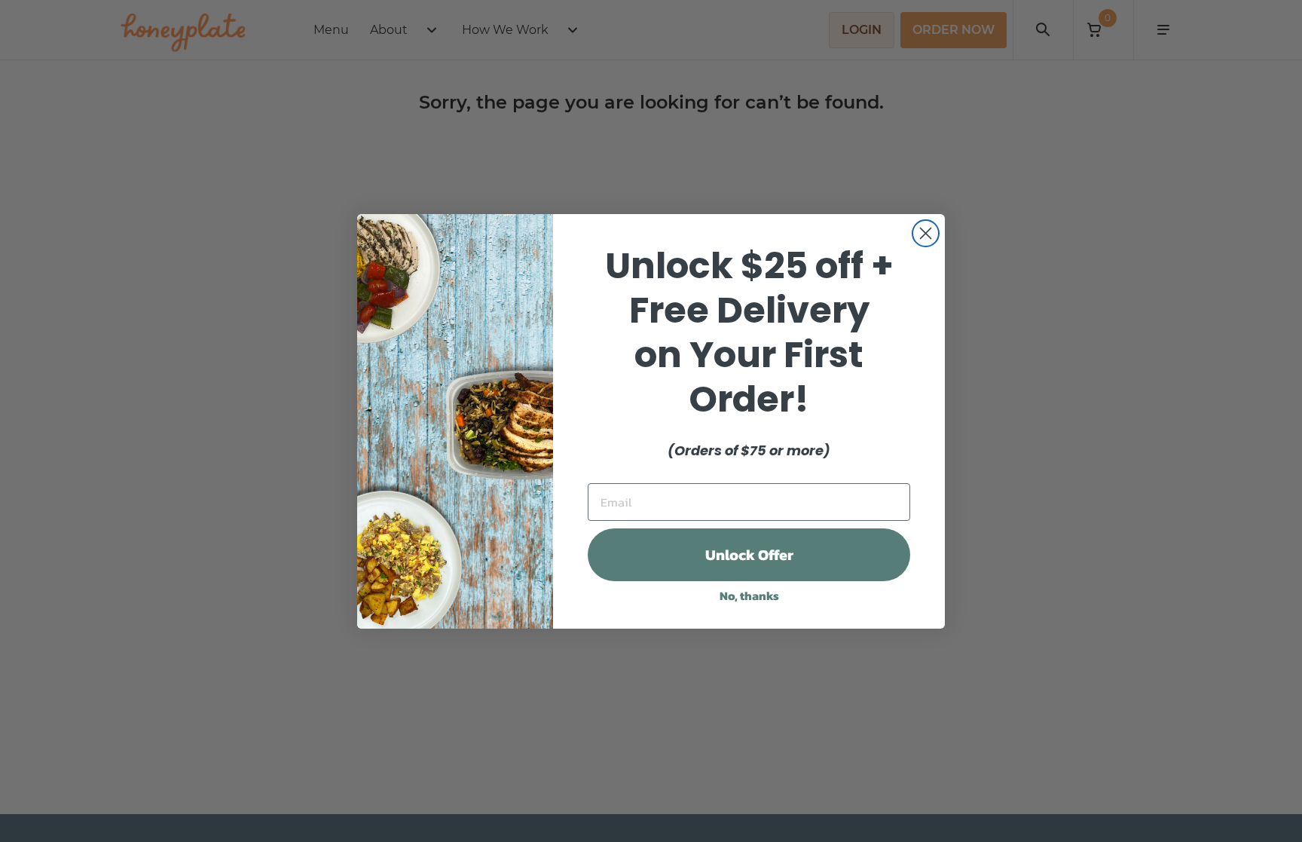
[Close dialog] (925, 233)
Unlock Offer (749, 554)
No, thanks (749, 595)
